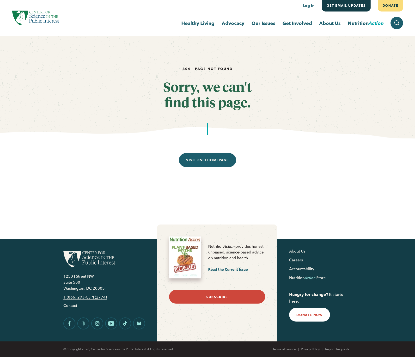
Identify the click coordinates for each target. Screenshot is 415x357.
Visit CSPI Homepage (207, 160)
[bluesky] (139, 323)
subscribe (217, 297)
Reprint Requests (337, 349)
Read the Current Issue (228, 269)
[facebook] (69, 323)
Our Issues (263, 23)
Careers (296, 260)
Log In (309, 5)
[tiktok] (125, 323)
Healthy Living (197, 23)
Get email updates (346, 5)
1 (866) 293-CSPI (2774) (85, 297)
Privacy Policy (310, 349)
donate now (309, 315)
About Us (330, 23)
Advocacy (233, 23)
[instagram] (97, 323)
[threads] (83, 323)
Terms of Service (284, 349)
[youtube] (111, 323)
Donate (390, 5)
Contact (70, 305)
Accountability (301, 268)
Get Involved (297, 23)
